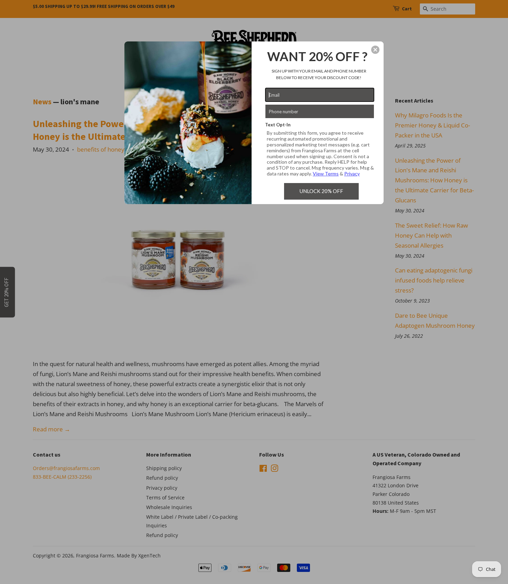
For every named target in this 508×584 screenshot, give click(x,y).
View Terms (326, 173)
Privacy (352, 173)
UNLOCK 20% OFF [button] (321, 191)
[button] (375, 50)
